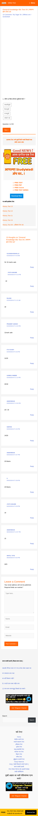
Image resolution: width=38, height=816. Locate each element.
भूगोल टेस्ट (19, 747)
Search (4, 716)
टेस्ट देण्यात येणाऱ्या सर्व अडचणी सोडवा (19, 769)
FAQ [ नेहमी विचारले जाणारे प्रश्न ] (19, 764)
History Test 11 (8, 215)
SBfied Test (12, 3)
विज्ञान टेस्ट (19, 754)
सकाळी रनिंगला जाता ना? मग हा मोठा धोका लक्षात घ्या (16, 668)
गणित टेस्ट (19, 757)
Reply (32, 267)
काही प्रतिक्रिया (19, 771)
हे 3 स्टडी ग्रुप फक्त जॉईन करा (11, 683)
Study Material (19, 762)
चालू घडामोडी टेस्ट (19, 749)
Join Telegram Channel (19, 708)
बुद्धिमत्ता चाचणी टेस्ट (19, 759)
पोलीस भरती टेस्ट (19, 739)
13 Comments (7, 14)
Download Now (31, 812)
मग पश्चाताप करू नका (8, 673)
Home (19, 737)
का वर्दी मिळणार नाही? (8, 678)
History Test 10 (8, 220)
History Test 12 (8, 211)
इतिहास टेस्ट (19, 744)
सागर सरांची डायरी (19, 766)
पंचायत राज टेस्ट (19, 752)
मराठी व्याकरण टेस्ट (19, 742)
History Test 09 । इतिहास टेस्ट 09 (13, 225)
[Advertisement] (19, 38)
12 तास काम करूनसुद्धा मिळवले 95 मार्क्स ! (14, 688)
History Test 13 (8, 206)
